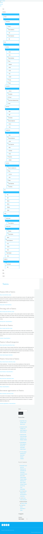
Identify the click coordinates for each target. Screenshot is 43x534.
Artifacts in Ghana (24, 503)
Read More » (6, 304)
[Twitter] (4, 525)
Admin (21, 505)
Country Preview (5, 345)
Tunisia (10, 294)
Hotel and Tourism (5, 361)
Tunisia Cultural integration (9, 342)
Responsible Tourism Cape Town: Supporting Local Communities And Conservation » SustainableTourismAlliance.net (23, 470)
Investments (4, 393)
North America (8, 21)
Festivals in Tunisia (6, 325)
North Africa (7, 106)
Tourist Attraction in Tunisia (9, 359)
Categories (20, 517)
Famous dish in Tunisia (7, 292)
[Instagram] (6, 525)
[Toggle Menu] (10, 14)
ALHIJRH (21, 491)
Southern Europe (8, 226)
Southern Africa (8, 130)
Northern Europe (8, 218)
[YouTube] (8, 525)
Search (19, 408)
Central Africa (8, 86)
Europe (5, 213)
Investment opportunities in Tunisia (12, 390)
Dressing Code (4, 311)
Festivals (3, 328)
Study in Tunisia (5, 375)
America (5, 16)
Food (3, 294)
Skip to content (2, 0)
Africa (5, 42)
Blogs (3, 270)
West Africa (7, 163)
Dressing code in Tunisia (8, 309)
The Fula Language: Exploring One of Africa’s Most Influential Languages (23, 455)
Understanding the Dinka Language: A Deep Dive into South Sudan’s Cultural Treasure (23, 446)
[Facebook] (2, 525)
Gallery (3, 273)
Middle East (5, 259)
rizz (20, 498)
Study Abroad (9, 378)
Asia (4, 189)
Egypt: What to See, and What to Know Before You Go (23, 422)
